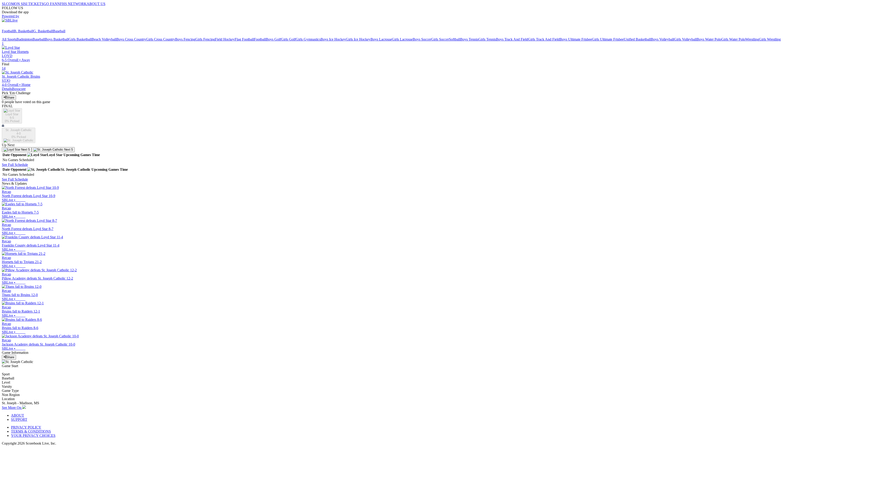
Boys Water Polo (709, 39)
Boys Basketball (57, 39)
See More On (12, 408)
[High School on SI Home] (19, 27)
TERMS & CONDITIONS (31, 431)
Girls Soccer (440, 39)
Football (8, 31)
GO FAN (50, 4)
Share (10, 97)
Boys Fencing (185, 39)
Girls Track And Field (544, 39)
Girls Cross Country (160, 39)
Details (7, 89)
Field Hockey (225, 39)
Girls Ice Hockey (358, 39)
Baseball (59, 31)
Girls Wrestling (770, 39)
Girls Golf (288, 39)
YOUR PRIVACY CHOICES (33, 435)
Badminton (24, 39)
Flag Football (244, 39)
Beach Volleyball (104, 39)
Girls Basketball (80, 39)
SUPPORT (19, 419)
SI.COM (8, 4)
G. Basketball (43, 31)
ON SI (19, 4)
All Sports (9, 39)
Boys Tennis (469, 39)
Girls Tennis (487, 39)
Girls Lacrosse (402, 39)
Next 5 (25, 149)
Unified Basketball (637, 39)
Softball (454, 39)
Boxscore (19, 89)
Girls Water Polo (733, 39)
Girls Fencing (205, 39)
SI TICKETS (34, 4)
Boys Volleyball (662, 39)
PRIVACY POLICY (26, 427)
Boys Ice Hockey (333, 39)
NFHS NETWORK (72, 4)
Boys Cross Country (131, 39)
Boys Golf (273, 39)
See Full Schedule (15, 165)
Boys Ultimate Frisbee (576, 39)
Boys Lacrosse (381, 39)
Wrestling (752, 39)
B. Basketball (23, 31)
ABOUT (17, 415)
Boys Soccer (422, 39)
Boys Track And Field (512, 39)
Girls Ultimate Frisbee (608, 39)
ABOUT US (96, 4)
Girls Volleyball (685, 39)
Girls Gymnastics (308, 39)
